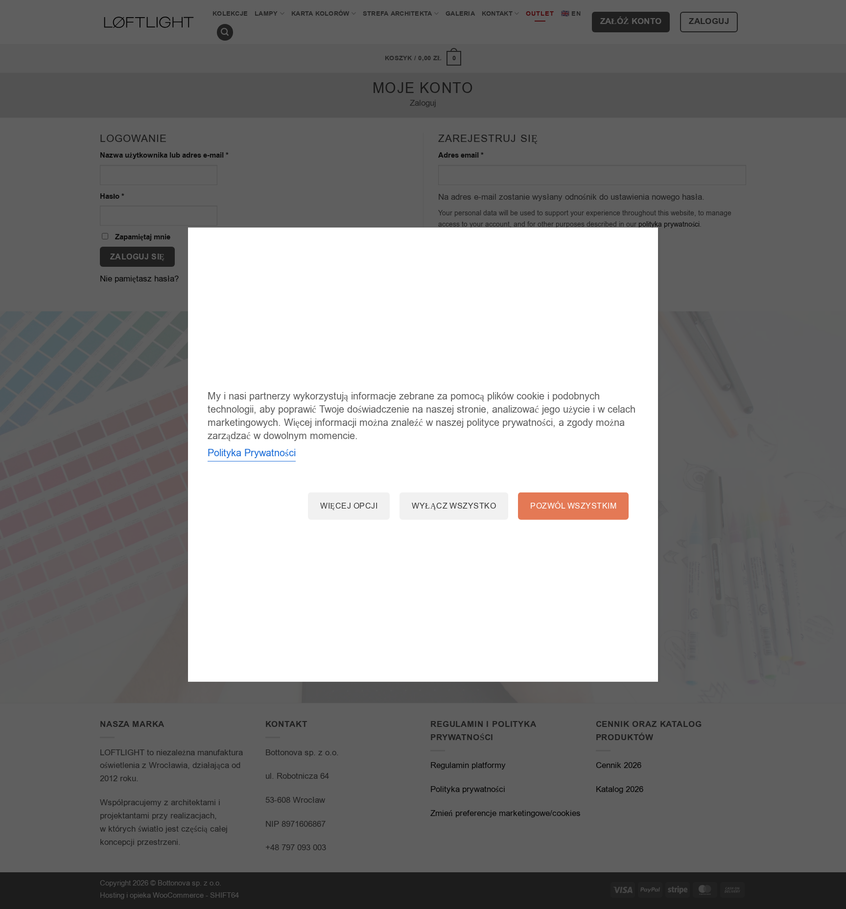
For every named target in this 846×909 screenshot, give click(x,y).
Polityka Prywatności (252, 453)
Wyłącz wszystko (454, 506)
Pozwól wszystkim (573, 506)
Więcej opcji (348, 506)
